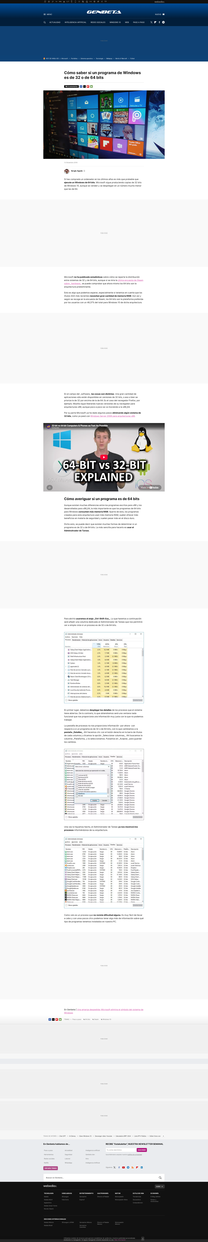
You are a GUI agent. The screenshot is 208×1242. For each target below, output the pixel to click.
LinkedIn (141, 1167)
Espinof (82, 1199)
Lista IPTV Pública (140, 1136)
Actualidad (68, 1150)
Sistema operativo (87, 58)
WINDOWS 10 (115, 22)
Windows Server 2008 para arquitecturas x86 (112, 416)
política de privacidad (135, 1154)
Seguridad (68, 1154)
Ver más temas (51, 1168)
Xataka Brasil (48, 1225)
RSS (132, 1167)
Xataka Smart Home (50, 1206)
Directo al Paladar (103, 1196)
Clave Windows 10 (85, 1136)
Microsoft (64, 58)
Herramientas (48, 1154)
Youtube (123, 1167)
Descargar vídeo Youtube (104, 1136)
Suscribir (142, 1150)
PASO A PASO (139, 22)
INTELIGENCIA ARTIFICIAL (75, 22)
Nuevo (158, 14)
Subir (158, 1186)
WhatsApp (68, 1163)
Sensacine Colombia (83, 1226)
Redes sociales (49, 1159)
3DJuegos (65, 1196)
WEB (127, 22)
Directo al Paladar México (103, 1223)
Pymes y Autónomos (154, 1200)
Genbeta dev (90, 1154)
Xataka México (49, 1222)
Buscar (160, 1178)
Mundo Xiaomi (49, 1209)
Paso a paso (76, 1019)
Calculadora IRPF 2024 (123, 1136)
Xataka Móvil (48, 1199)
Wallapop (109, 58)
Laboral (67, 1159)
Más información (120, 1240)
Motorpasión (119, 1196)
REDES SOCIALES (98, 22)
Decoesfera (137, 1199)
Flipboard (155, 22)
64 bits (87, 1019)
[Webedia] (50, 1186)
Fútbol (132, 58)
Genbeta (104, 12)
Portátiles (74, 58)
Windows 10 (107, 1019)
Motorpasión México (119, 1223)
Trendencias (137, 1196)
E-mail (91, 86)
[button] (77, 171)
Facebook (159, 22)
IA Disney (72, 1136)
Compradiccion (138, 1203)
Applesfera (47, 1203)
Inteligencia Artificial (93, 1163)
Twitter (151, 22)
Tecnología (99, 58)
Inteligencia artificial (93, 1150)
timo (87, 1159)
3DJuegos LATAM (68, 1222)
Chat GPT (62, 1136)
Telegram (163, 22)
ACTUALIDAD (54, 22)
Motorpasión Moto (121, 1199)
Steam (96, 1019)
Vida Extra (65, 1199)
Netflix (46, 1163)
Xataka (46, 1196)
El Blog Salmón (155, 1196)
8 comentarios (72, 86)
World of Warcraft (121, 58)
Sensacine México (86, 1222)
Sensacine (83, 1196)
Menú (49, 14)
